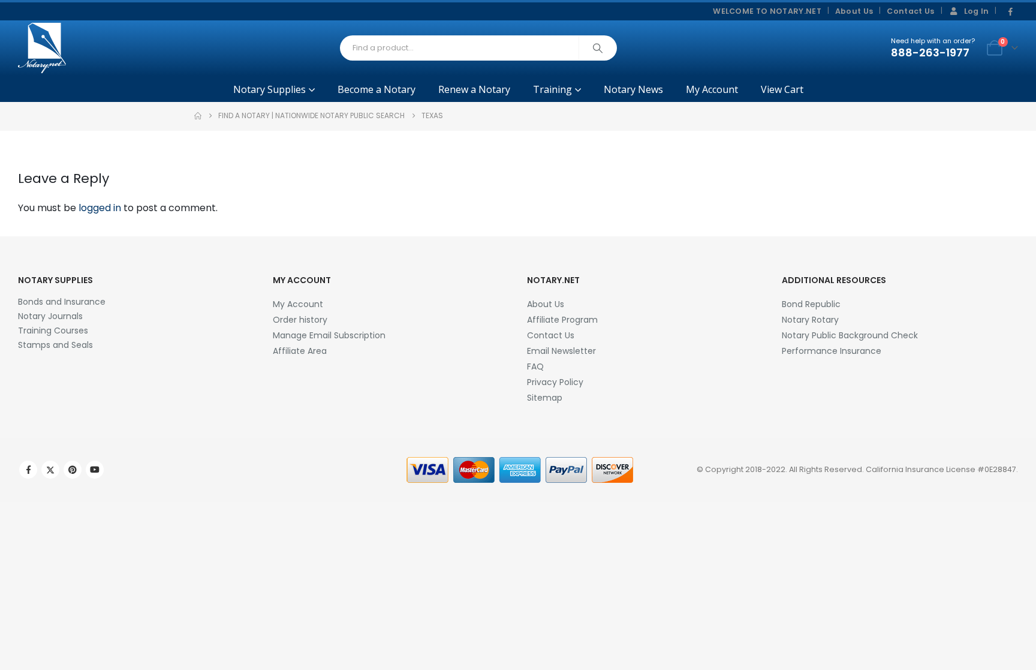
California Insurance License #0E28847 (941, 469)
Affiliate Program (562, 320)
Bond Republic (811, 304)
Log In (976, 11)
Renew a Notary (474, 89)
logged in (100, 208)
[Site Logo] (42, 48)
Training (552, 89)
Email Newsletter (561, 351)
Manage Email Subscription (329, 335)
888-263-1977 (930, 52)
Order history (300, 320)
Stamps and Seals (55, 345)
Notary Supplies (269, 89)
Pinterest (73, 470)
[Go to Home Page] (197, 116)
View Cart (782, 89)
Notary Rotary (810, 320)
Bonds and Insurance (62, 302)
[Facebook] (1010, 12)
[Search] (597, 48)
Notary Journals (50, 316)
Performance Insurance (831, 351)
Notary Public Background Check (850, 335)
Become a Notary (376, 89)
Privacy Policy (555, 382)
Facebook (28, 470)
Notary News (633, 89)
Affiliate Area (300, 351)
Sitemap (544, 398)
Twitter (50, 470)
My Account (712, 89)
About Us (854, 11)
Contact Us (910, 11)
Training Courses (53, 330)
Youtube (95, 470)
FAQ (535, 366)
